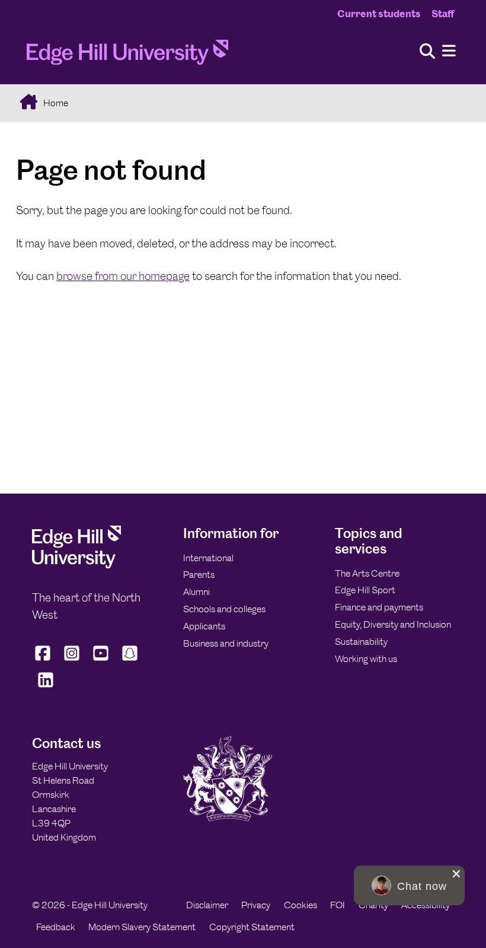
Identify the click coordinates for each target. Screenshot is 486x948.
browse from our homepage (123, 276)
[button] (409, 885)
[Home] (127, 56)
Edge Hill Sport (365, 590)
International (208, 558)
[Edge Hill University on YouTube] (101, 661)
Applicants (204, 626)
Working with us (366, 658)
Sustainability (361, 641)
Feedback (55, 927)
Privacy (255, 905)
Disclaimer (207, 905)
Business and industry (225, 643)
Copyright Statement (252, 927)
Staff (442, 14)
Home (54, 103)
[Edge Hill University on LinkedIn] (45, 687)
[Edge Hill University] (76, 565)
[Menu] (449, 51)
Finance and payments (379, 607)
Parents (199, 574)
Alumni (196, 591)
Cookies (300, 905)
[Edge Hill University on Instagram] (72, 661)
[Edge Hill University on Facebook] (44, 661)
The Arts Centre (367, 573)
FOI (337, 905)
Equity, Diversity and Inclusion (393, 624)
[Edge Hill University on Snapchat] (130, 661)
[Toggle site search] (427, 52)
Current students (379, 14)
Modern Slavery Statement (142, 927)
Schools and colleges (224, 609)
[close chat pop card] (456, 874)
